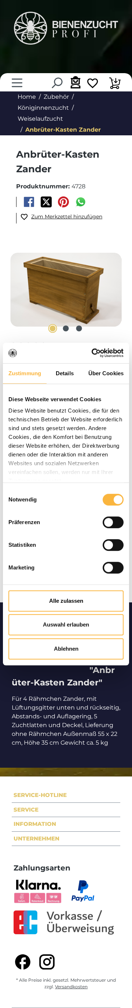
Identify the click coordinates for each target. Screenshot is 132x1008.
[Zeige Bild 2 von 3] (66, 328)
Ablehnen (66, 649)
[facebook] (23, 962)
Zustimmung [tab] (24, 373)
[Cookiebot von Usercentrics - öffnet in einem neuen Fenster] (93, 353)
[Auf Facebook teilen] (28, 202)
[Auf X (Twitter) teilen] (46, 202)
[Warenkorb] (115, 84)
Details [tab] (65, 373)
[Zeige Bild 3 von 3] (79, 328)
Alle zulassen (66, 601)
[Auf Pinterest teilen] (63, 202)
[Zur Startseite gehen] (66, 28)
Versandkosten (71, 986)
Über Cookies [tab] (106, 373)
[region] (66, 291)
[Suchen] (56, 83)
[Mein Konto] (74, 82)
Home (27, 96)
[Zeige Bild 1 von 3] (53, 328)
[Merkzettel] (92, 84)
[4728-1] (66, 290)
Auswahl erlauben (66, 624)
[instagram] (47, 962)
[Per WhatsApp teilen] (80, 202)
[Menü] (17, 83)
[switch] (113, 522)
